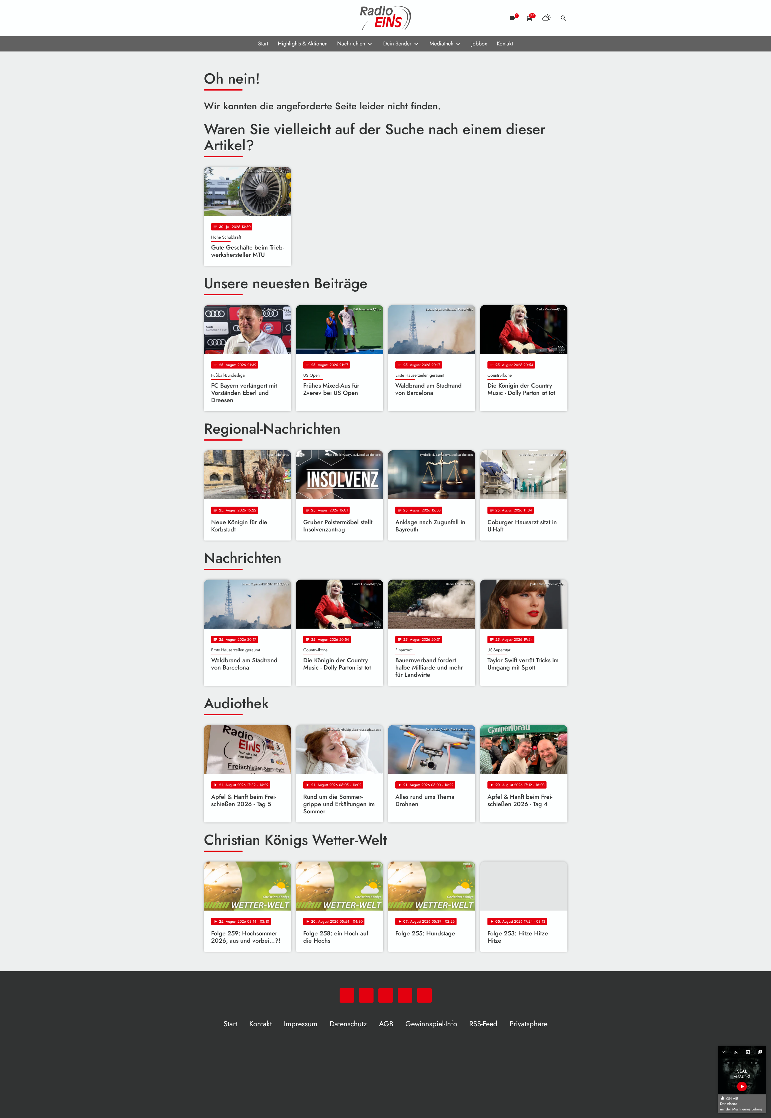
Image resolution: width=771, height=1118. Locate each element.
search (563, 18)
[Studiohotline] (258, 18)
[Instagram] (234, 18)
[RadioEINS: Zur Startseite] (385, 18)
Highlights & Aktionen (302, 44)
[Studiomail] (246, 18)
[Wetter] (546, 18)
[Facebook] (222, 18)
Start (263, 44)
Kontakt (505, 44)
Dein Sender (397, 44)
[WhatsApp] (210, 18)
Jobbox (479, 44)
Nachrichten (351, 44)
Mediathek (441, 44)
